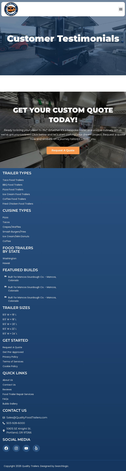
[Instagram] (16, 448)
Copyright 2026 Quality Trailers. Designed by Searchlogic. (36, 466)
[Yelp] (36, 448)
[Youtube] (26, 448)
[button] (121, 9)
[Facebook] (6, 448)
